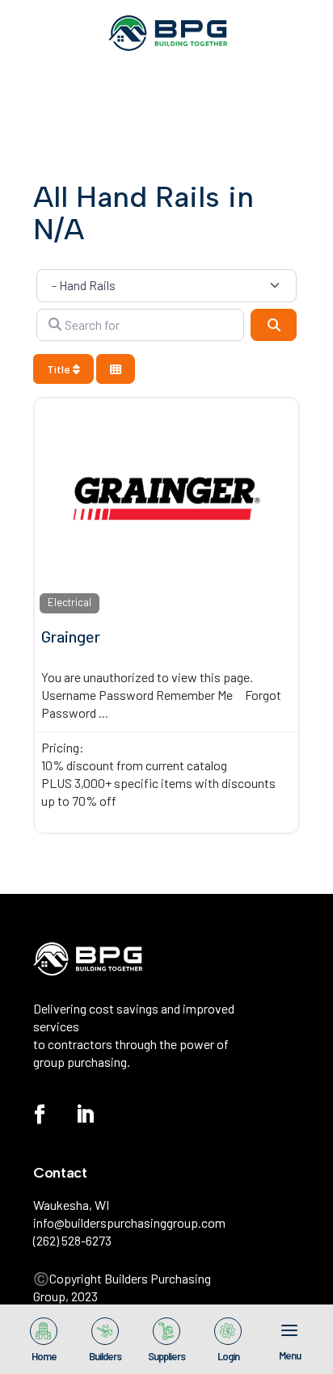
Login (228, 1355)
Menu (290, 1354)
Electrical (69, 602)
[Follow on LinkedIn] (84, 1114)
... (103, 712)
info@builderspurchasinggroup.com (129, 1222)
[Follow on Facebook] (39, 1114)
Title (60, 369)
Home (44, 1355)
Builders (105, 1355)
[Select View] (115, 369)
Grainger (70, 636)
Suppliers (166, 1355)
